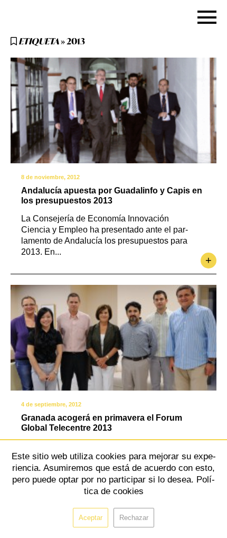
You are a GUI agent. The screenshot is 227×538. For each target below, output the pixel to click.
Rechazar (133, 518)
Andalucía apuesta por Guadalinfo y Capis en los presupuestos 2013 (111, 195)
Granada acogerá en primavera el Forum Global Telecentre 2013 (101, 422)
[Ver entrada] (113, 110)
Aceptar (90, 518)
